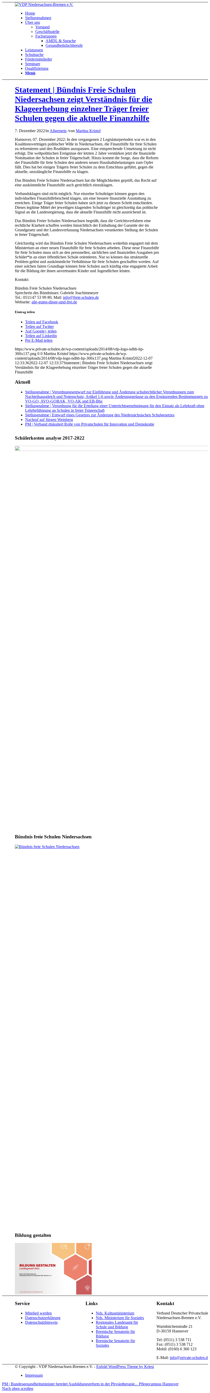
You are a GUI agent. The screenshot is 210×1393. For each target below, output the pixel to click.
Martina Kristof (88, 131)
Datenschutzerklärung (42, 1318)
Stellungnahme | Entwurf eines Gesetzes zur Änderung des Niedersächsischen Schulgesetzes (99, 415)
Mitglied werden (38, 1313)
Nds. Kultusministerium (115, 1313)
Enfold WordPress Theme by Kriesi (125, 1366)
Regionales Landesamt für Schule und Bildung (117, 1324)
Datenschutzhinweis (41, 1322)
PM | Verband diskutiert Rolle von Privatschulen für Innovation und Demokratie (89, 424)
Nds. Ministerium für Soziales (120, 1318)
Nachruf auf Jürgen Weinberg (49, 419)
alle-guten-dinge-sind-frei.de (54, 302)
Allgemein (58, 131)
